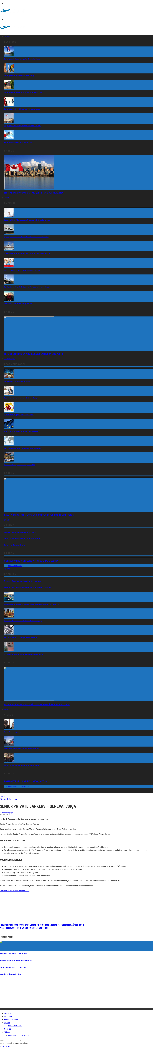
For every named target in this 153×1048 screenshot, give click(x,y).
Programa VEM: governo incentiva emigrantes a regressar (22, 581)
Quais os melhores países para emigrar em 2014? (19, 465)
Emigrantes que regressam (12, 732)
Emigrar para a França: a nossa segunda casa (18, 142)
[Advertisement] (62, 908)
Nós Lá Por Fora (15, 566)
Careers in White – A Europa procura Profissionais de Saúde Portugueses (27, 220)
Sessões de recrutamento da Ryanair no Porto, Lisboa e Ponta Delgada (26, 287)
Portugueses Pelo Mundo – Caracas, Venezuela (24, 927)
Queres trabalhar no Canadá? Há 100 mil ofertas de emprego (23, 621)
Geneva (3, 891)
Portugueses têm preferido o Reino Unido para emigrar (21, 748)
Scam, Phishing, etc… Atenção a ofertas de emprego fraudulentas (39, 515)
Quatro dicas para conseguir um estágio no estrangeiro (21, 398)
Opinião (6, 520)
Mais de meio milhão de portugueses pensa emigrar (20, 637)
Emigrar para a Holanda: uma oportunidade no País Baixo (22, 59)
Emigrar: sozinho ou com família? (14, 545)
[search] (20, 1040)
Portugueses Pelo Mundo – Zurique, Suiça (13, 953)
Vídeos (6, 709)
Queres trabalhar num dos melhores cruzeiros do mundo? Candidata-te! (27, 253)
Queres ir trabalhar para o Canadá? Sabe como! (19, 415)
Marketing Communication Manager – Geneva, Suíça (16, 960)
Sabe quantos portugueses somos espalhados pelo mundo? (23, 448)
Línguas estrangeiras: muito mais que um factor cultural (22, 538)
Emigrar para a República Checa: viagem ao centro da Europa (23, 92)
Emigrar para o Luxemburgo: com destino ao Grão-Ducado (22, 126)
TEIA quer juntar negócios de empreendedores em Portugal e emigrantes (27, 587)
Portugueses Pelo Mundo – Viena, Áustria (26, 781)
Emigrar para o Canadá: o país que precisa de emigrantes (33, 193)
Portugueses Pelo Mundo (18, 786)
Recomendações (9, 359)
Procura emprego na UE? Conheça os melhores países (21, 431)
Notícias (7, 569)
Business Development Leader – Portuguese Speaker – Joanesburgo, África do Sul (42, 924)
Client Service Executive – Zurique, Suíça (13, 967)
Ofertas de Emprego (6, 813)
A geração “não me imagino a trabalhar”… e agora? (20, 532)
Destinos (7, 36)
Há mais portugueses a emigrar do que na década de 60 (21, 765)
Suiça (27, 891)
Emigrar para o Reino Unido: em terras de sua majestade (22, 109)
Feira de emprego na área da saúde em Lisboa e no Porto (22, 270)
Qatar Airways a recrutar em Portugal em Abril (18, 303)
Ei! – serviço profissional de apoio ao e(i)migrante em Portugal (24, 654)
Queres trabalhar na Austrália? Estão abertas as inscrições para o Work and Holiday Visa (31, 604)
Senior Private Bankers (15, 891)
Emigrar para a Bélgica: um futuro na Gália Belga (19, 75)
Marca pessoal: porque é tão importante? (17, 381)
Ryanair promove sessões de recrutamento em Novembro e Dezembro (26, 237)
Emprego (7, 198)
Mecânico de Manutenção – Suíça (10, 974)
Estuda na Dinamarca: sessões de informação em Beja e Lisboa (37, 704)
